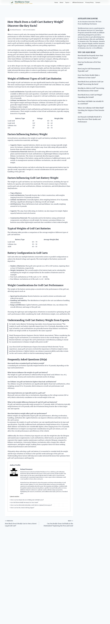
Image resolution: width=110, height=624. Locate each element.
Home (56, 2)
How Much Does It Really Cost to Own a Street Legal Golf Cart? (20, 523)
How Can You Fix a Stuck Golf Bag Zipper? (22, 507)
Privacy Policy (89, 2)
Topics (67, 2)
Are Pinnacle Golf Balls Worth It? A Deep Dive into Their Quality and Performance (90, 119)
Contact (98, 2)
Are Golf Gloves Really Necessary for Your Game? (24, 502)
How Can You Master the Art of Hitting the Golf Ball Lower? (27, 500)
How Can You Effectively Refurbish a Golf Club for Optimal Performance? (31, 505)
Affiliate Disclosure (78, 2)
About (61, 2)
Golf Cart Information (29, 30)
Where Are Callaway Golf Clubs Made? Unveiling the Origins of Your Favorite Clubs (91, 110)
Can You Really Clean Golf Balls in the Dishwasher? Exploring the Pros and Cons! (58, 523)
